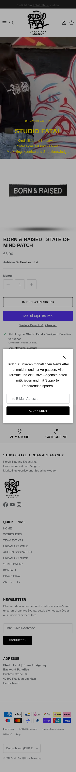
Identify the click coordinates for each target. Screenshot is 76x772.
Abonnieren (38, 411)
